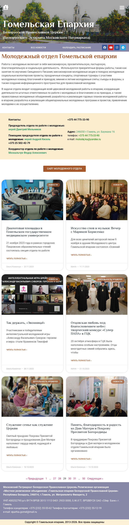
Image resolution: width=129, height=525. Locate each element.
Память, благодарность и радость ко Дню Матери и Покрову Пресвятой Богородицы (96, 428)
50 (83, 478)
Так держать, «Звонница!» (25, 323)
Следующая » (95, 478)
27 (54, 478)
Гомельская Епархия (48, 23)
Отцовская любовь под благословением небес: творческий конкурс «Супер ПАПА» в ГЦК (92, 328)
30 (69, 478)
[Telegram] (123, 47)
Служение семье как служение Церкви (29, 426)
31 (74, 478)
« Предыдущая (34, 478)
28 (59, 478)
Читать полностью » (16, 258)
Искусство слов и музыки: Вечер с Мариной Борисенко (96, 230)
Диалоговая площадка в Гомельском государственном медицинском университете (28, 231)
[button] (122, 8)
